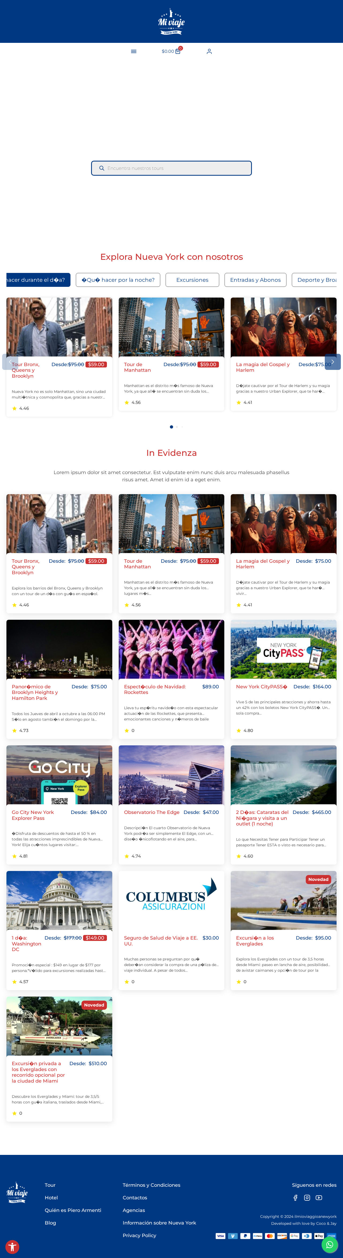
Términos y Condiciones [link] (151, 1185)
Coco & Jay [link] (326, 1223)
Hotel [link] (51, 1198)
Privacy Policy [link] (139, 1235)
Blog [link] (50, 1223)
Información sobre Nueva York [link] (159, 1223)
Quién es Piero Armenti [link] (73, 1210)
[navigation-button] (134, 51)
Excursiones (192, 280)
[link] (12, 1247)
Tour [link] (50, 1185)
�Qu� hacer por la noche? (118, 280)
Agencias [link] (134, 1210)
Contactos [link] (135, 1198)
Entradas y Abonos (255, 280)
